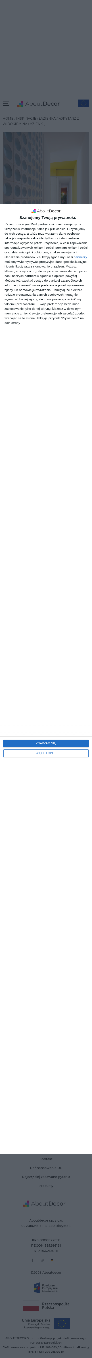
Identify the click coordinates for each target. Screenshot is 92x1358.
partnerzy (80, 257)
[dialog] (46, 679)
